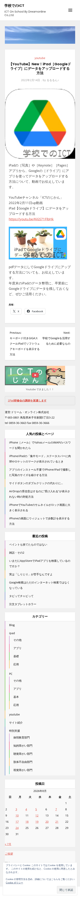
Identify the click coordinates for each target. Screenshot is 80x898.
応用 (16, 664)
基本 (16, 697)
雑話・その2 (16, 552)
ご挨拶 (9, 853)
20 (47, 821)
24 (17, 828)
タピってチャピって (21, 596)
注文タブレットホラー (22, 604)
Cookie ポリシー (14, 882)
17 (17, 821)
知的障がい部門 (22, 745)
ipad (12, 633)
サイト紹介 (16, 722)
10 (17, 815)
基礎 (16, 656)
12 (36, 815)
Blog (12, 625)
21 (56, 821)
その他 (17, 640)
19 (36, 821)
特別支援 (14, 730)
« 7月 (8, 844)
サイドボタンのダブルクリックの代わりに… (36, 483)
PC (10, 674)
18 (27, 821)
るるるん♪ (53, 80)
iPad (27, 400)
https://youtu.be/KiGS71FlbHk (31, 219)
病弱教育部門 (21, 737)
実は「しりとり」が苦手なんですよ (31, 574)
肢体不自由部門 (22, 762)
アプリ (17, 648)
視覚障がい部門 (22, 770)
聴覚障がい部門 (22, 754)
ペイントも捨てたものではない (28, 544)
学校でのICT (14, 5)
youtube (40, 58)
